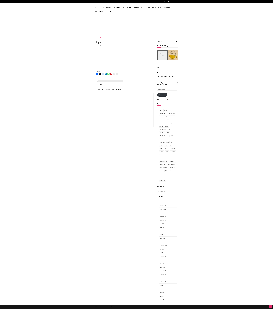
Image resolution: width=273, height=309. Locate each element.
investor (161, 151)
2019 (160, 110)
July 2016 (162, 260)
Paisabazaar (162, 164)
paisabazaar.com (171, 164)
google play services (164, 142)
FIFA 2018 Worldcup (164, 135)
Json (167, 151)
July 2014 (162, 288)
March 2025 (162, 202)
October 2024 (163, 209)
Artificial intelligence (119, 7)
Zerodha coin (162, 180)
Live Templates (162, 158)
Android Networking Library (165, 123)
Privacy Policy (167, 7)
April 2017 (162, 252)
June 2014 (162, 292)
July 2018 (162, 223)
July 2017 (162, 249)
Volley (172, 174)
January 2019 (163, 220)
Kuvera (166, 154)
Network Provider (163, 161)
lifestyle (129, 7)
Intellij (160, 148)
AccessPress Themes (110, 306)
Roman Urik (172, 167)
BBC (170, 129)
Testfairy (161, 174)
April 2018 (162, 234)
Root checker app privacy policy (103, 11)
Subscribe (162, 95)
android (166, 110)
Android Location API (164, 119)
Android (108, 7)
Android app (162, 113)
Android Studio (162, 129)
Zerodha (170, 177)
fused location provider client (165, 139)
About (160, 7)
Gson (160, 145)
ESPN (168, 132)
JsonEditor (172, 151)
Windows (136, 7)
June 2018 (162, 227)
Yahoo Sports (162, 177)
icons (166, 145)
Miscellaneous (152, 7)
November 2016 (163, 256)
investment (172, 148)
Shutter (161, 170)
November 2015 (163, 274)
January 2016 (163, 270)
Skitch (171, 170)
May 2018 (162, 231)
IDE (170, 145)
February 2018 (163, 241)
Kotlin (160, 154)
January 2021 (163, 213)
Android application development (166, 116)
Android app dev (171, 113)
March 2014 (162, 299)
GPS (172, 142)
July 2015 (162, 278)
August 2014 (162, 285)
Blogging (143, 7)
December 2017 (163, 245)
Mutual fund (171, 158)
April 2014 (162, 296)
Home (96, 7)
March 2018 (162, 238)
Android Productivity (163, 126)
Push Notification (163, 167)
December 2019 (163, 216)
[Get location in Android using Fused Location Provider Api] (162, 55)
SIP (166, 170)
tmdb (167, 174)
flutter (172, 135)
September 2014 (163, 281)
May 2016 (162, 263)
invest (166, 148)
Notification (172, 161)
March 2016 (162, 267)
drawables (161, 132)
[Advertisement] (136, 24)
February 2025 (163, 205)
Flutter (102, 7)
